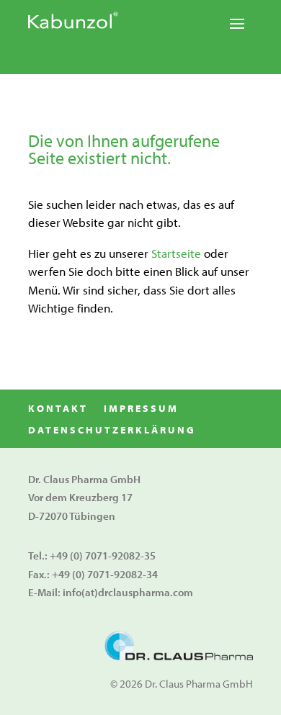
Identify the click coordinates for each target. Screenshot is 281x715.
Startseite (176, 253)
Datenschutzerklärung (112, 430)
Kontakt (58, 409)
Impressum (141, 409)
